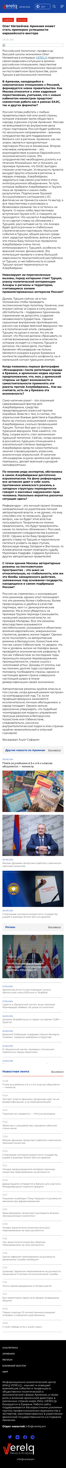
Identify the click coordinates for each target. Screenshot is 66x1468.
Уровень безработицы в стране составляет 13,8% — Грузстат (32, 1021)
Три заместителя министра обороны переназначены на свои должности (23, 1243)
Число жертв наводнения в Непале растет (27, 1286)
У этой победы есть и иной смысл (22, 1327)
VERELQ (41, 57)
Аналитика (10, 1347)
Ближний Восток (14, 1365)
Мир (5, 1371)
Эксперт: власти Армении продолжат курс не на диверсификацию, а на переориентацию (30, 1100)
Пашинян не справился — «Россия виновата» (28, 1113)
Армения (8, 1353)
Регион (7, 1359)
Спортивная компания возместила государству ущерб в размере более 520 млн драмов (30, 1156)
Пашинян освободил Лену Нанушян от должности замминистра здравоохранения (31, 1200)
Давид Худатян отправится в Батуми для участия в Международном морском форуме (31, 1185)
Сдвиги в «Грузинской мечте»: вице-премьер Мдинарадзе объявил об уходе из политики (28, 1006)
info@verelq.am (25, 1459)
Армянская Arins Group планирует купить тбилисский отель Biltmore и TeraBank (26, 991)
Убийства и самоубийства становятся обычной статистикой (29, 1127)
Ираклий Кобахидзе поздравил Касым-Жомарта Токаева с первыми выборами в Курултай (30, 1036)
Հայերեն (8, 20)
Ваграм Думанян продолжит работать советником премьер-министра (31, 1141)
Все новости (57, 1071)
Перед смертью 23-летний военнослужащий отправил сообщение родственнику (28, 1314)
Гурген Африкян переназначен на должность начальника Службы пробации (28, 1258)
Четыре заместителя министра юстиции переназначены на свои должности (26, 1229)
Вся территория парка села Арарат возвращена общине (30, 1299)
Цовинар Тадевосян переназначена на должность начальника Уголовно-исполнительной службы (31, 1273)
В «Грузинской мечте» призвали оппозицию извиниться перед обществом (28, 1050)
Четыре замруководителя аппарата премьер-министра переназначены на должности (29, 1170)
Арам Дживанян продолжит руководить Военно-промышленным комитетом (31, 1214)
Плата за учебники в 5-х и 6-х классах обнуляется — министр (31, 1086)
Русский (22, 20)
